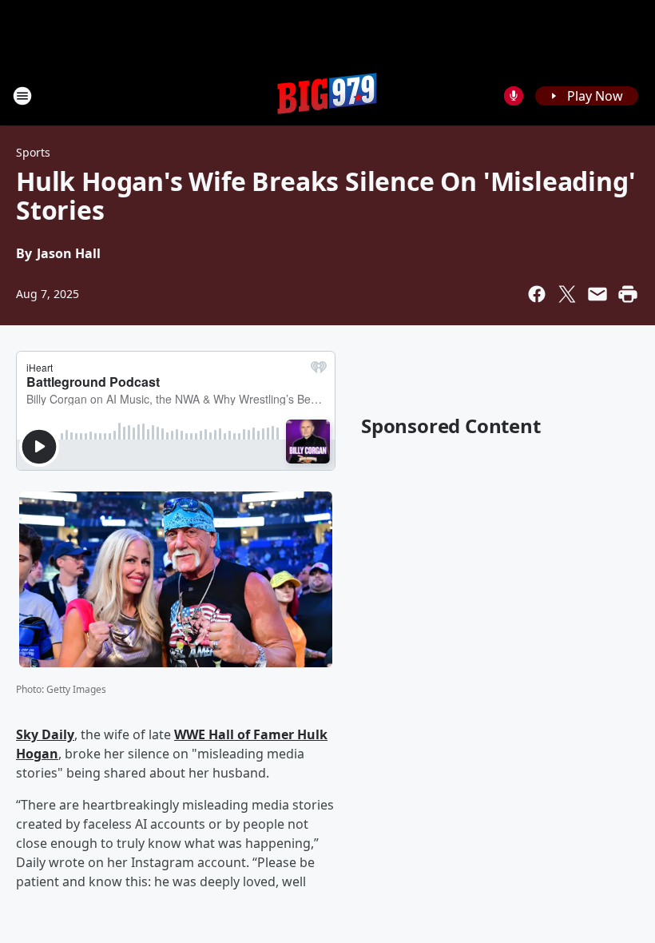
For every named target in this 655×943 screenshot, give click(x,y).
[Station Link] (327, 95)
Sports (33, 152)
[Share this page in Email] (597, 294)
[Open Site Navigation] (22, 95)
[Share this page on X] (567, 294)
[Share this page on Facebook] (537, 294)
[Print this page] (628, 294)
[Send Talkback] (513, 95)
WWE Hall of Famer (235, 734)
